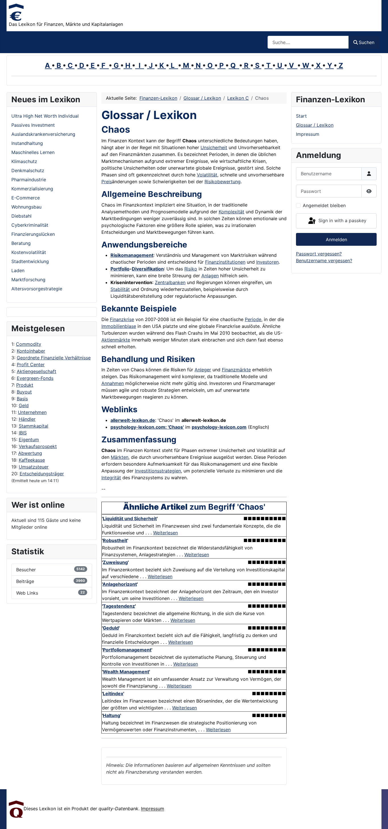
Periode (253, 319)
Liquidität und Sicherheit (130, 518)
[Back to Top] (378, 818)
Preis (106, 181)
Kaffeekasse (32, 460)
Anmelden (336, 239)
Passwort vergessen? (319, 254)
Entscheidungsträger (42, 473)
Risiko (190, 269)
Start (301, 116)
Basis (22, 398)
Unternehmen (32, 412)
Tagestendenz (119, 606)
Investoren (267, 262)
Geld (24, 405)
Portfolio (120, 269)
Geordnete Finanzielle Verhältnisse (54, 358)
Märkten (119, 457)
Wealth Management (126, 671)
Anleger (203, 369)
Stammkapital (33, 426)
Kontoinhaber (31, 351)
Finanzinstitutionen (225, 262)
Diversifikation (148, 269)
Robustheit (115, 540)
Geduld (111, 628)
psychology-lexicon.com (219, 427)
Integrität (111, 477)
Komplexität (231, 211)
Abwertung (30, 453)
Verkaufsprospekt (38, 446)
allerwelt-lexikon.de (132, 420)
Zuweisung (115, 562)
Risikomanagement (131, 255)
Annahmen (112, 383)
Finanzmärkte (236, 369)
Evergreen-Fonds (35, 378)
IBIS (23, 433)
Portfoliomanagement (127, 650)
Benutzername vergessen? (324, 260)
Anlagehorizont (120, 584)
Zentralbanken (170, 282)
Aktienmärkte (115, 340)
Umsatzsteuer (34, 467)
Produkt (24, 385)
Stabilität (120, 289)
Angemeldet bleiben (324, 205)
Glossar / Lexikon (314, 125)
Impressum (307, 134)
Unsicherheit (214, 147)
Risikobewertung (223, 181)
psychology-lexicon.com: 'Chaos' (147, 427)
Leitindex (113, 693)
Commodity (28, 344)
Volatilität (207, 175)
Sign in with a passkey (341, 220)
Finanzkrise (122, 319)
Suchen (366, 42)
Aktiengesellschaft (36, 371)
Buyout (24, 392)
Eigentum (29, 439)
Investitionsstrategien (158, 471)
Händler (27, 419)
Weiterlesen (165, 533)
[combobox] (308, 42)
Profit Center (31, 364)
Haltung (111, 715)
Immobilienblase (118, 326)
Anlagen (210, 275)
